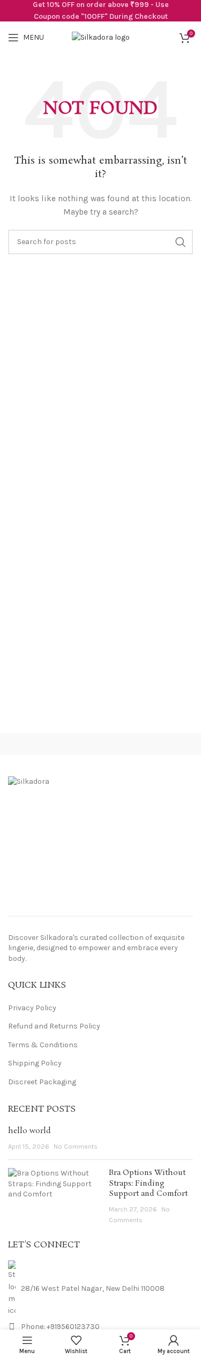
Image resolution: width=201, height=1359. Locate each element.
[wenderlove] (50, 744)
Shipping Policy (35, 1063)
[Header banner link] (100, 10)
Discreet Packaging (42, 1081)
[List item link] (100, 1327)
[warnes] (151, 744)
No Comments (76, 1146)
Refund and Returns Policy (54, 1026)
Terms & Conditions (43, 1044)
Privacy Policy (32, 1007)
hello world (29, 1131)
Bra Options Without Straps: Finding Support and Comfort (148, 1183)
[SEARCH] (180, 242)
